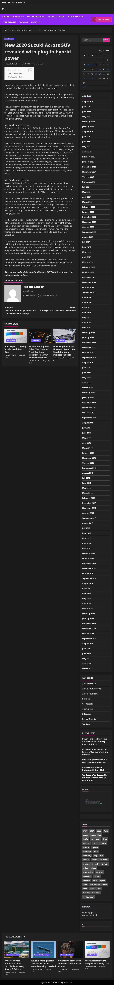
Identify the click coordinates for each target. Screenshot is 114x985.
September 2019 (89, 418)
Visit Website (31, 295)
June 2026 (86, 111)
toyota (93, 888)
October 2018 (88, 463)
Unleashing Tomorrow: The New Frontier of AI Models (69, 963)
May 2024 (86, 192)
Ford (104, 843)
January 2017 (88, 558)
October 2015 (88, 633)
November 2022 (89, 282)
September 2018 (89, 468)
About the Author (14, 73)
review (97, 876)
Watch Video (104, 19)
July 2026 (86, 106)
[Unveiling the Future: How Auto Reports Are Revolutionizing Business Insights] (64, 336)
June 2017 (86, 533)
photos (86, 864)
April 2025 (86, 152)
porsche (95, 864)
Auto (85, 835)
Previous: (20, 310)
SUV (85, 884)
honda (86, 847)
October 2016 (88, 573)
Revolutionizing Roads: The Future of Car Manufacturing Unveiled (95, 752)
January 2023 (88, 272)
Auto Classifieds (56, 17)
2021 (92, 831)
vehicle (86, 893)
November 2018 (89, 458)
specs (102, 880)
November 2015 (89, 628)
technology (95, 884)
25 (88, 78)
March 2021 (87, 327)
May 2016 (86, 598)
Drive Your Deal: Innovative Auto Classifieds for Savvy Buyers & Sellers (94, 741)
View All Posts (48, 295)
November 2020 (89, 347)
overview (103, 860)
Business (86, 699)
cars (98, 839)
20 (96, 74)
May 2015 (86, 658)
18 (88, 74)
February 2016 (88, 613)
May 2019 (86, 438)
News (94, 860)
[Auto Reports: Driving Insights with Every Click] (15, 336)
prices (93, 868)
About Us (35, 22)
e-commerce (87, 709)
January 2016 (88, 618)
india (96, 851)
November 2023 (89, 222)
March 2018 (87, 493)
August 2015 (87, 643)
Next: (57, 309)
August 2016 (87, 583)
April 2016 (86, 603)
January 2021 (88, 337)
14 (100, 69)
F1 (99, 843)
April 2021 (86, 322)
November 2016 (89, 568)
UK (99, 888)
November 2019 (89, 408)
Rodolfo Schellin (12, 64)
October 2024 (88, 177)
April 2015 (86, 663)
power (105, 864)
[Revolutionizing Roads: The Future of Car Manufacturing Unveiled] (43, 949)
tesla (104, 884)
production (88, 872)
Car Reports (10, 22)
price (85, 868)
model (86, 860)
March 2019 (87, 448)
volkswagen (88, 897)
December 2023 (89, 217)
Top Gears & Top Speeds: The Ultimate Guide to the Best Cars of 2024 (94, 778)
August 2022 (87, 297)
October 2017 (88, 513)
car (92, 839)
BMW (85, 839)
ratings (99, 872)
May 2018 (86, 488)
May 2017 (86, 538)
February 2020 (88, 392)
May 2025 (86, 147)
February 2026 (88, 121)
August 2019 (87, 423)
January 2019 (88, 453)
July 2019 (86, 428)
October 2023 (88, 227)
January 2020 (88, 397)
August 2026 (87, 101)
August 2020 (87, 362)
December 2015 (89, 623)
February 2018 (88, 498)
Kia (101, 855)
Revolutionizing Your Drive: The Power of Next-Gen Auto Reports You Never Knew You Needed (39, 352)
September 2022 (89, 292)
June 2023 (86, 247)
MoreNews (56, 982)
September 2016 (89, 578)
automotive (96, 835)
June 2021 (86, 312)
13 (96, 69)
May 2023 (86, 252)
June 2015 (86, 653)
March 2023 (87, 262)
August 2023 (87, 237)
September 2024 (89, 182)
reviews (86, 880)
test (85, 888)
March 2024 (87, 202)
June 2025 (86, 142)
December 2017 (89, 503)
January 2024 (88, 212)
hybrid (95, 847)
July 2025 (86, 137)
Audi (106, 831)
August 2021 (87, 302)
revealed (87, 876)
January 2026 (88, 126)
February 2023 (88, 267)
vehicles (96, 893)
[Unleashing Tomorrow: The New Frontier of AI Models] (70, 949)
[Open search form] (88, 19)
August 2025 (87, 131)
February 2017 (88, 553)
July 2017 (86, 528)
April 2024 (86, 197)
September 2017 (89, 518)
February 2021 (88, 332)
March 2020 (87, 387)
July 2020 (86, 367)
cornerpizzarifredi (89, 915)
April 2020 (86, 382)
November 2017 (89, 508)
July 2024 (86, 187)
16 (108, 69)
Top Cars (23, 22)
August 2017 (87, 523)
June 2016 (86, 593)
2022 (99, 831)
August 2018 (87, 473)
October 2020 (88, 352)
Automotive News (36, 17)
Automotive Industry (13, 17)
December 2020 (89, 342)
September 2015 (89, 638)
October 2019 (88, 413)
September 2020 (89, 357)
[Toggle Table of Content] (29, 70)
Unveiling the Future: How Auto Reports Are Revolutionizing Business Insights (64, 350)
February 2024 (88, 207)
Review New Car (75, 17)
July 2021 (86, 307)
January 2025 (88, 162)
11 (88, 69)
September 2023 (89, 232)
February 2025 (88, 157)
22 (104, 74)
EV (94, 843)
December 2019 (89, 402)
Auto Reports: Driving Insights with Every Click (15, 349)
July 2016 (86, 588)
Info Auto (86, 714)
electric (86, 843)
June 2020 (86, 372)
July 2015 (86, 648)
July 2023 (86, 242)
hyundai (87, 851)
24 (84, 78)
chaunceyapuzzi (89, 912)
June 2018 (86, 483)
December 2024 (89, 167)
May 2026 (86, 116)
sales (95, 880)
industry (87, 855)
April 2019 (86, 443)
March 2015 (87, 668)
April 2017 (86, 543)
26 (92, 78)
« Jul (84, 86)
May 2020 (86, 377)
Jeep (95, 855)
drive (105, 839)
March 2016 (87, 608)
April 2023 (86, 257)
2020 (85, 831)
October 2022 (88, 287)
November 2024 (89, 172)
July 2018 (86, 478)
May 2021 (86, 317)
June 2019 (86, 433)
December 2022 (89, 277)
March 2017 (87, 548)
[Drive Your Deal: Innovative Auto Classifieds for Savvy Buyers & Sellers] (16, 949)
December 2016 (89, 563)
